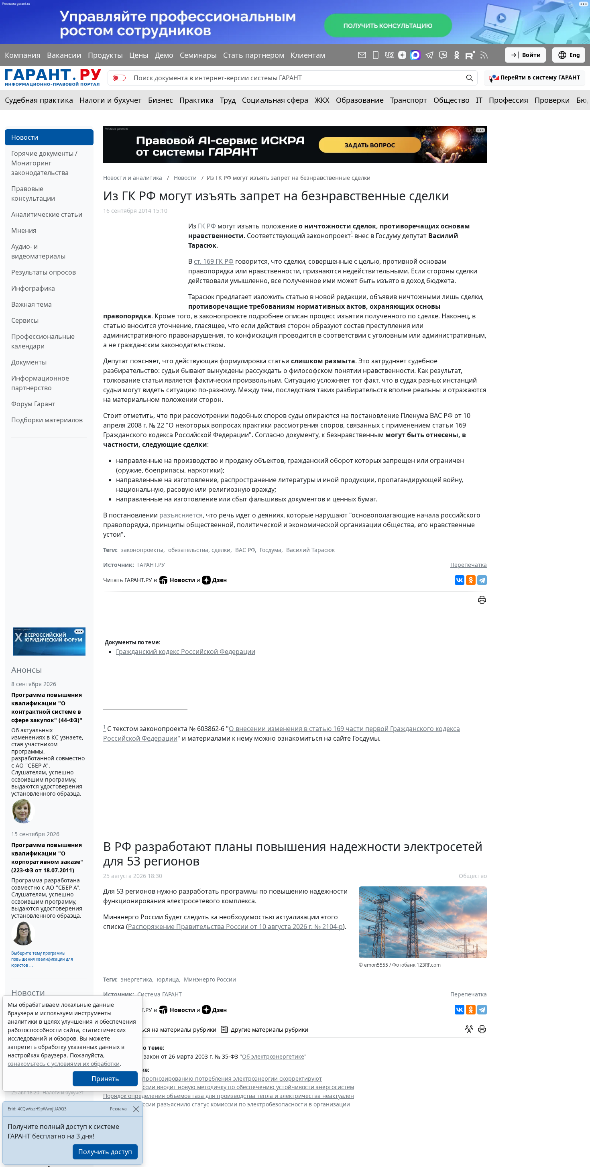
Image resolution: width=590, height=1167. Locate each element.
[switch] (119, 78)
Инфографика (33, 288)
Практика (196, 100)
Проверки (552, 100)
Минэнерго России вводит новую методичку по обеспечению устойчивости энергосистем (228, 1087)
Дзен (219, 580)
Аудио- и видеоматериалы (38, 251)
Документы (29, 362)
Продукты (105, 55)
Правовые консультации (33, 193)
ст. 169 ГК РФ (214, 261)
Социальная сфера (275, 100)
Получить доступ (105, 1151)
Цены (139, 55)
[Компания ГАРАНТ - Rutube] (470, 55)
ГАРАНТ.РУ (151, 564)
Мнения (24, 230)
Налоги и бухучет (110, 100)
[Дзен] (402, 55)
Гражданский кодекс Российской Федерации (185, 651)
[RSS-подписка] (484, 55)
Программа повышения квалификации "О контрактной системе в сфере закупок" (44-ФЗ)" (46, 707)
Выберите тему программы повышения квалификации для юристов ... (42, 959)
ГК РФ (207, 226)
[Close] (136, 1109)
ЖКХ (322, 100)
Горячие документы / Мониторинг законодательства (44, 163)
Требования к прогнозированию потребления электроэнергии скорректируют (212, 1078)
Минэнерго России (210, 979)
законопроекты (142, 550)
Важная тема (31, 304)
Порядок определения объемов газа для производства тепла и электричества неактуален (228, 1096)
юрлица (168, 979)
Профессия (508, 100)
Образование (360, 100)
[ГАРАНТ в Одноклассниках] (457, 55)
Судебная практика (39, 100)
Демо (164, 55)
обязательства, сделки (199, 550)
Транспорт (408, 100)
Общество (451, 100)
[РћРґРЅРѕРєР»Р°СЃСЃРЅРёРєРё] (471, 580)
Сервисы (25, 320)
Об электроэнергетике (273, 1056)
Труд (228, 100)
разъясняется (181, 515)
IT (479, 100)
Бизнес (160, 100)
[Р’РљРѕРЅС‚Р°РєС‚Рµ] (459, 580)
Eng (575, 55)
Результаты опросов (43, 272)
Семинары (198, 55)
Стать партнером (253, 55)
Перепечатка (468, 564)
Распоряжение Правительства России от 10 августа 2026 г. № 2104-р (235, 926)
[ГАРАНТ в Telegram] (429, 55)
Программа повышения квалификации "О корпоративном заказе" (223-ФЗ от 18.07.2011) (47, 857)
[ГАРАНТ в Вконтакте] (389, 55)
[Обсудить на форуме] (469, 1029)
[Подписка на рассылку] (362, 55)
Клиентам (308, 55)
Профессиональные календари (43, 341)
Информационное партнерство (40, 383)
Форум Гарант (33, 403)
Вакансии (64, 55)
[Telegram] (482, 580)
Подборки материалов (47, 419)
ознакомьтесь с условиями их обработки (64, 1063)
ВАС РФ (245, 550)
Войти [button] (531, 55)
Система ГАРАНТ (159, 994)
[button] (534, 78)
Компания (23, 55)
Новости (24, 137)
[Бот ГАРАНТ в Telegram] (443, 55)
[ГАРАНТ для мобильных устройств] (375, 55)
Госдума (270, 550)
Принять (105, 1078)
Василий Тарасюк (310, 550)
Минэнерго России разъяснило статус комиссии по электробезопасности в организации (226, 1104)
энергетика (136, 979)
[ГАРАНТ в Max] (415, 55)
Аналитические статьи (46, 214)
